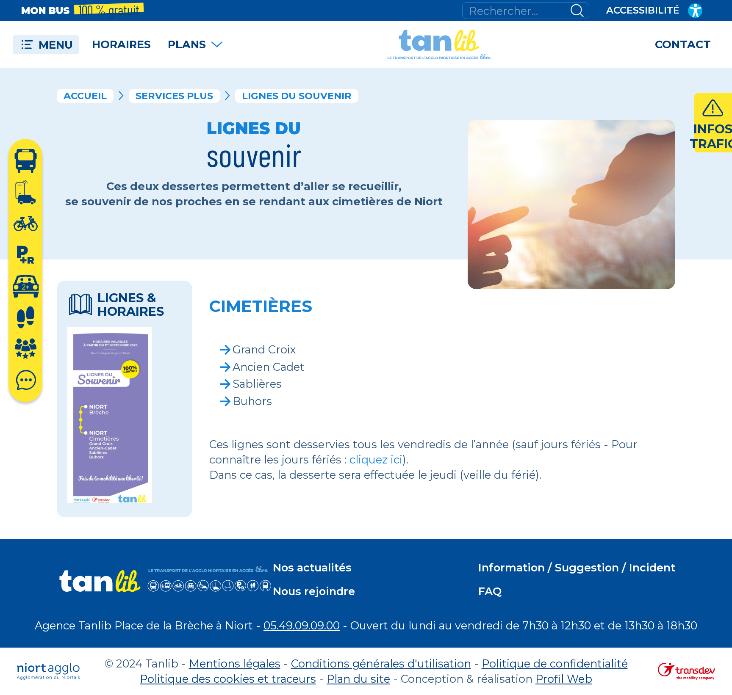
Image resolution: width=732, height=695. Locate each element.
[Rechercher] (577, 10)
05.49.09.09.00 (301, 625)
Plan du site (358, 678)
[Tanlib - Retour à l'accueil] (439, 44)
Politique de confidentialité (555, 663)
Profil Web (563, 678)
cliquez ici (375, 459)
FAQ (490, 591)
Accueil (85, 96)
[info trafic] (713, 122)
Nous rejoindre (314, 591)
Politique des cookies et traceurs (228, 678)
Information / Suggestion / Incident (576, 567)
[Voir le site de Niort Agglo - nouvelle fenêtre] (48, 671)
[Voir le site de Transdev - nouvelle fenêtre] (686, 671)
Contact (683, 44)
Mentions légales (234, 663)
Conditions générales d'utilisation (381, 663)
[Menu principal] (46, 44)
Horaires (121, 44)
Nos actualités (312, 567)
